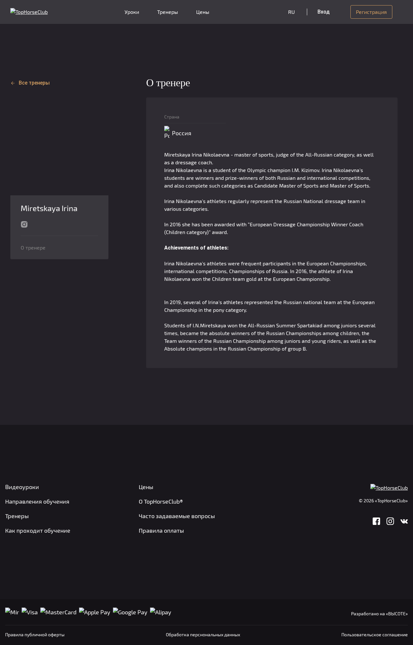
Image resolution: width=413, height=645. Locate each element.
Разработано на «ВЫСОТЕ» (379, 613)
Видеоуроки (22, 486)
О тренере (33, 247)
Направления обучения (37, 501)
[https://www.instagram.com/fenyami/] (24, 224)
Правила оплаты (161, 530)
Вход (323, 12)
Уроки (132, 12)
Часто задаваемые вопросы (177, 515)
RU (291, 12)
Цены (202, 12)
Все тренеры (34, 83)
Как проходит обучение (37, 530)
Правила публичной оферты (35, 634)
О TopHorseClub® (161, 501)
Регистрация (371, 12)
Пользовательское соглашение (374, 634)
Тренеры (167, 12)
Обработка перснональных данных (203, 634)
